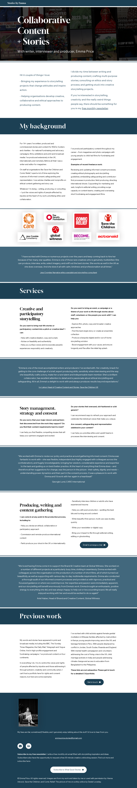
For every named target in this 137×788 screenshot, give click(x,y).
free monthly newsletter (95, 108)
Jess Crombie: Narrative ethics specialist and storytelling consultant (68, 272)
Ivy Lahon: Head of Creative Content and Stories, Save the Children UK (68, 387)
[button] (94, 545)
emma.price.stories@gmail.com (68, 738)
